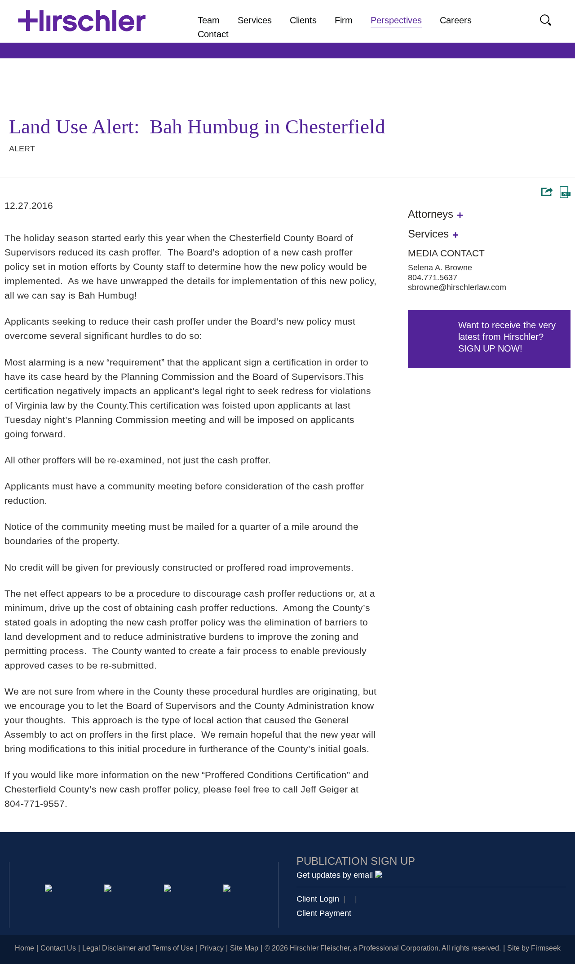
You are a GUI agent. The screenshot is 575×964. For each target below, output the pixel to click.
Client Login (317, 898)
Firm (344, 20)
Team (209, 20)
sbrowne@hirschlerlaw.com (457, 287)
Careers (456, 20)
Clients (303, 20)
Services (255, 20)
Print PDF (565, 192)
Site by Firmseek (534, 948)
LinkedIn (109, 890)
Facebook (228, 890)
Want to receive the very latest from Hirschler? (507, 336)
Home (24, 948)
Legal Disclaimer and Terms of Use (138, 948)
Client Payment (323, 913)
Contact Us (58, 948)
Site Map (244, 948)
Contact (213, 34)
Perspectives (396, 20)
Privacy (212, 948)
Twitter (169, 890)
